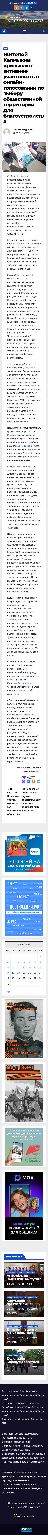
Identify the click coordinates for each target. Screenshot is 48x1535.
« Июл (8, 992)
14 (29, 967)
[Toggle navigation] (24, 31)
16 (40, 967)
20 (24, 973)
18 (13, 973)
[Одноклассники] (34, 782)
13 (24, 967)
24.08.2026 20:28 (16, 1284)
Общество (11, 1272)
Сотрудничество (30, 1297)
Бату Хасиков (24, 683)
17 (7, 973)
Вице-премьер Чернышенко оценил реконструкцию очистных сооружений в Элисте (31, 800)
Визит (9, 1297)
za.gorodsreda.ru (24, 446)
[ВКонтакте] (29, 782)
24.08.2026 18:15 (16, 1338)
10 (7, 967)
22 (35, 973)
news (32, 1284)
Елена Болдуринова (23, 129)
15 (35, 967)
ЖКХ (5, 48)
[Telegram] (39, 782)
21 (29, 973)
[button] (44, 31)
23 (40, 973)
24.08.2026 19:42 (16, 1309)
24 (7, 978)
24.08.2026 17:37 (16, 1367)
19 (18, 973)
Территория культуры (26, 1272)
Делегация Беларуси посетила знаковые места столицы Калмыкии (23, 1363)
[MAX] (23, 782)
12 (18, 967)
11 (13, 967)
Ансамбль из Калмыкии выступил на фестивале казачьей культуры (24, 1281)
